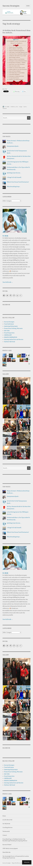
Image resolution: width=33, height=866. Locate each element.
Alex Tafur (7, 331)
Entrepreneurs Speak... (13, 146)
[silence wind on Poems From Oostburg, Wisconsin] (29, 359)
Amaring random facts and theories (13, 339)
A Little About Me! (7, 820)
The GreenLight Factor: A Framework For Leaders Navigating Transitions (16, 857)
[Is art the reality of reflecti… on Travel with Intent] (11, 355)
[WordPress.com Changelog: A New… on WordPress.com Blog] (23, 355)
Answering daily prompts (11, 326)
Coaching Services (7, 827)
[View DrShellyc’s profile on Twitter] (7, 295)
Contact (5, 835)
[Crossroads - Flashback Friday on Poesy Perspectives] (22, 360)
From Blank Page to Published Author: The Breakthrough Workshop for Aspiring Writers (15, 840)
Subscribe (26, 862)
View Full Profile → (8, 282)
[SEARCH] (28, 118)
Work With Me (6, 852)
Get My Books (6, 824)
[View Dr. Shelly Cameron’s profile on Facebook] (4, 295)
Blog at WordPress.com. (17, 863)
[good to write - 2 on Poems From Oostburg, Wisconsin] (29, 363)
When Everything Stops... (14, 186)
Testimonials (6, 831)
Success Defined (7, 844)
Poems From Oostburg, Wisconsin (13, 328)
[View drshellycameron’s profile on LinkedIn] (17, 295)
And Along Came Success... (14, 173)
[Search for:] (15, 118)
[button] (16, 391)
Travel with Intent (9, 324)
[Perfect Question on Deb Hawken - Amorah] (13, 360)
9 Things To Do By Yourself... (14, 177)
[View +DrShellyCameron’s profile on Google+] (20, 295)
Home (4, 816)
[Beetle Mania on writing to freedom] (7, 355)
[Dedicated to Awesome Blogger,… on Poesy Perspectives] (19, 355)
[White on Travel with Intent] (4, 360)
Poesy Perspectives (9, 333)
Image (20, 106)
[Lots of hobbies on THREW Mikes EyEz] (26, 360)
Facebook (6, 304)
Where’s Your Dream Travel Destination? (18, 182)
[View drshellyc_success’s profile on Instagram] (10, 295)
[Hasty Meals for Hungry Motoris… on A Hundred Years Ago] (28, 355)
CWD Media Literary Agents (10, 848)
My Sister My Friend (9, 342)
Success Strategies (11, 6)
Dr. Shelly (7, 106)
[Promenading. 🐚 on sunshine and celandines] (4, 355)
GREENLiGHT (8, 335)
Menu (28, 5)
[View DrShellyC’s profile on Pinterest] (14, 295)
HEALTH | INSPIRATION (10, 337)
